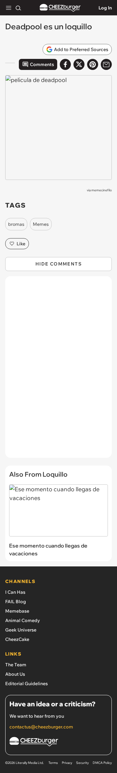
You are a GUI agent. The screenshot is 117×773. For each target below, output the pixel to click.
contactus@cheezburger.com (41, 727)
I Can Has (15, 592)
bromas (16, 224)
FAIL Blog (15, 601)
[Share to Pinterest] (92, 64)
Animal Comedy (22, 620)
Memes (41, 224)
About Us (15, 674)
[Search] (18, 7)
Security (82, 763)
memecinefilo (101, 190)
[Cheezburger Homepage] (60, 8)
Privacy (67, 763)
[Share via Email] (106, 64)
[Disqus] (58, 370)
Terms (53, 763)
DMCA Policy (102, 763)
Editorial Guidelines (26, 683)
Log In (105, 8)
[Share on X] (78, 64)
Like (21, 244)
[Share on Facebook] (65, 64)
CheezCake (17, 639)
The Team (15, 665)
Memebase (17, 611)
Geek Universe (20, 630)
